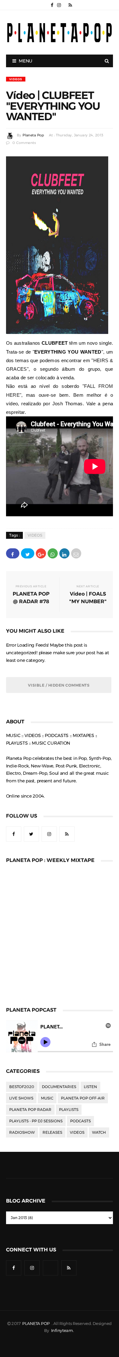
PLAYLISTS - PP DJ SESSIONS (36, 1121)
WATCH (99, 1132)
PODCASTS (80, 1121)
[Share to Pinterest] (76, 553)
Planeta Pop (33, 135)
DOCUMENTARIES (59, 1087)
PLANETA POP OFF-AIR (83, 1098)
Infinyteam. (62, 1330)
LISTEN (90, 1087)
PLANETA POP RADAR (30, 1110)
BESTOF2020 (21, 1087)
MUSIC (47, 1098)
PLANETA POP (36, 1323)
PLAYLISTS (68, 1110)
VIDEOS (15, 79)
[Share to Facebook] (12, 553)
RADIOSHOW (22, 1132)
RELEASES (52, 1132)
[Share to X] (27, 553)
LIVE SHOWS (21, 1098)
